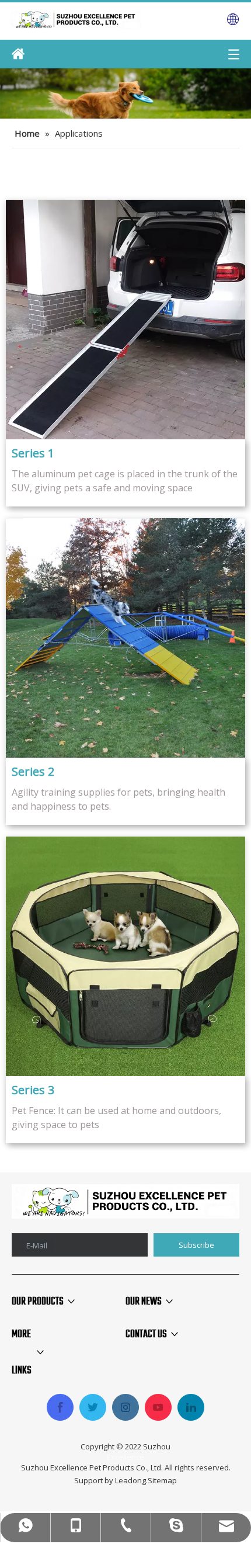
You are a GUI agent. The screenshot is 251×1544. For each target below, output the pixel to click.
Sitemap (162, 1480)
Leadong (130, 1480)
